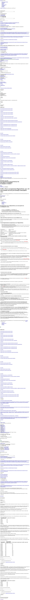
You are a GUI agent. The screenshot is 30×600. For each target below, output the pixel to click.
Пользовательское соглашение (21, 42)
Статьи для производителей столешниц (11, 42)
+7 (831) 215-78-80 (5, 447)
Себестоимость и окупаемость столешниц (12, 33)
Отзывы (4, 471)
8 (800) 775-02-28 (2, 422)
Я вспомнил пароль (3, 78)
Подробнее (2, 200)
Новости (3, 3)
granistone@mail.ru (3, 432)
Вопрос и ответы (4, 4)
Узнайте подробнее (9, 29)
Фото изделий (11, 57)
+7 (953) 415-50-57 (2, 426)
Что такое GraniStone (3, 32)
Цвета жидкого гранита (23, 461)
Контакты (3, 6)
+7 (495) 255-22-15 (2, 429)
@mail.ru (2, 15)
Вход (1, 185)
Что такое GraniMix (14, 32)
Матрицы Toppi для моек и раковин (8, 465)
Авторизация (2, 75)
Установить (1, 599)
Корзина (1, 0)
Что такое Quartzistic (8, 461)
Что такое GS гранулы (20, 32)
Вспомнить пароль (2, 76)
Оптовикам (3, 2)
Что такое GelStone (25, 32)
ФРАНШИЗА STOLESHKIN (4, 60)
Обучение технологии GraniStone (4, 36)
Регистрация (2, 69)
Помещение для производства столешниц (14, 36)
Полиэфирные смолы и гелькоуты (15, 461)
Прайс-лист (1, 58)
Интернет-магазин (2, 39)
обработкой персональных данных (10, 593)
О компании (3, 5)
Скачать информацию (16, 465)
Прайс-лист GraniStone (8, 39)
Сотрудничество (27, 57)
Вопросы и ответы (20, 33)
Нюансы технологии (6, 58)
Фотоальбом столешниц (3, 33)
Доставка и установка (16, 57)
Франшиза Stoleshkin (26, 33)
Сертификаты (21, 465)
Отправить (2, 563)
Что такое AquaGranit (9, 32)
